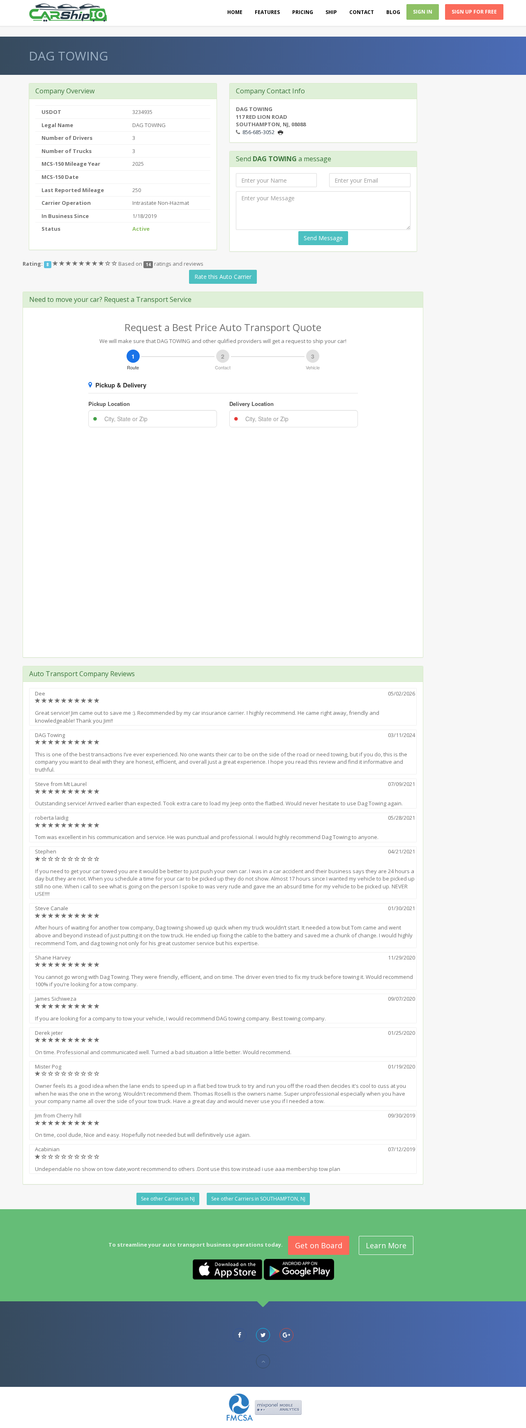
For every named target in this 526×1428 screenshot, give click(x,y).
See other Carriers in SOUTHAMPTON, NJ (258, 1198)
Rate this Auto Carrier (222, 276)
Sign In (422, 11)
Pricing (302, 12)
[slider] (85, 263)
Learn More (386, 1245)
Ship (331, 12)
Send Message (323, 238)
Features (267, 12)
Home (234, 12)
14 (148, 264)
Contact (361, 12)
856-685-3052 (258, 132)
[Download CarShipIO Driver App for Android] (299, 1269)
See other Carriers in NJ (168, 1198)
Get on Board (318, 1245)
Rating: (33, 263)
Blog (393, 12)
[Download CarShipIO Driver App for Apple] (227, 1269)
